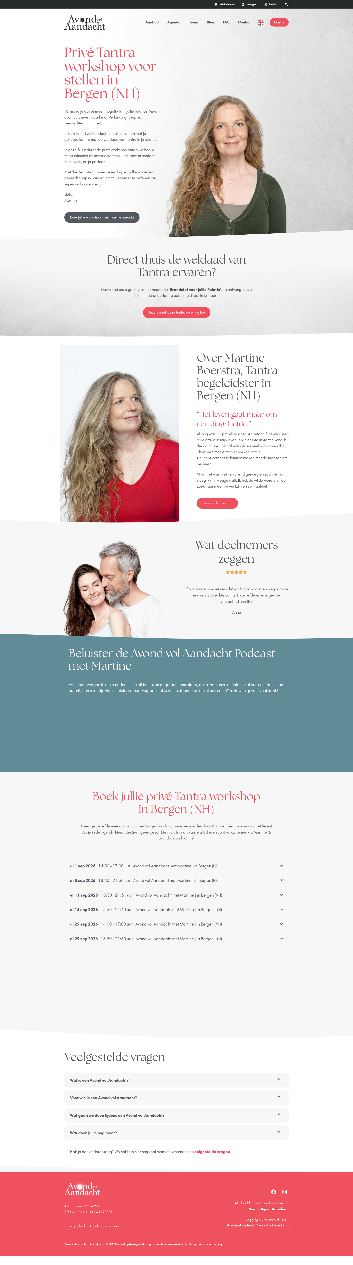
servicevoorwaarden (169, 1244)
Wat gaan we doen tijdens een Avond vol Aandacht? (117, 1115)
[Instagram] (284, 1192)
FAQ (226, 22)
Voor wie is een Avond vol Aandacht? (103, 1097)
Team (193, 22)
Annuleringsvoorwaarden (108, 1226)
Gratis (279, 22)
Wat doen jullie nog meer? (93, 1132)
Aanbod (152, 22)
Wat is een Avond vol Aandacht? (99, 1080)
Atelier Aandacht (241, 1225)
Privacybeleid (74, 1226)
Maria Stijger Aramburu (269, 1209)
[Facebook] (273, 1192)
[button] (286, 4)
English (260, 22)
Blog (210, 22)
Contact (245, 22)
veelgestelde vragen (211, 1151)
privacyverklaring (139, 1244)
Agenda (174, 22)
